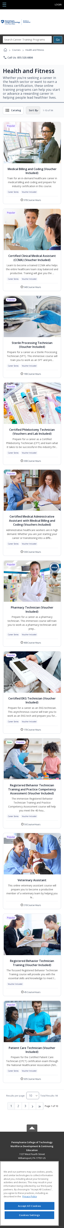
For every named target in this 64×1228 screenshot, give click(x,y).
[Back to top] (32, 1145)
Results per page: (15, 1095)
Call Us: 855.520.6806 (18, 57)
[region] (29, 1193)
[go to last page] (39, 1106)
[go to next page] (32, 1106)
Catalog (16, 110)
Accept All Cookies (29, 1206)
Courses (16, 49)
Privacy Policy (29, 1196)
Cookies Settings (29, 1215)
